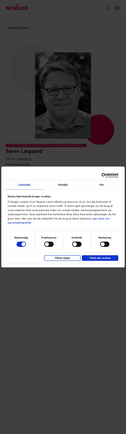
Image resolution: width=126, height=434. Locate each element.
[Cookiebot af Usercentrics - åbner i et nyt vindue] (104, 175)
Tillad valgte (62, 258)
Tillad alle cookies (100, 258)
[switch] (49, 244)
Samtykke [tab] (24, 185)
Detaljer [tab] (63, 185)
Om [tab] (101, 185)
